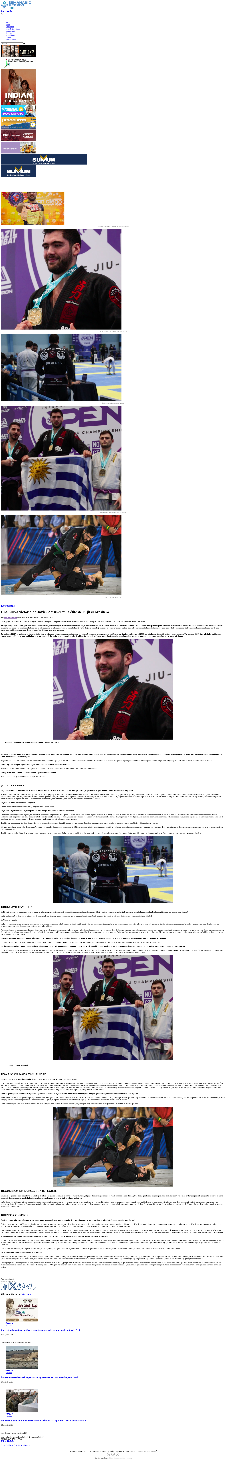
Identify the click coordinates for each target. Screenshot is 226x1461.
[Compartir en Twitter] (8, 1323)
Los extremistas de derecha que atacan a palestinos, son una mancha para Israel (39, 1377)
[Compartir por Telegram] (29, 1289)
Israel (8, 25)
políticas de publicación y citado (119, 1458)
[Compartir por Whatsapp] (10, 1323)
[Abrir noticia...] (22, 1321)
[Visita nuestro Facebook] (1, 11)
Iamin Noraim (11, 35)
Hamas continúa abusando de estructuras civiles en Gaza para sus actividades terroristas (43, 1420)
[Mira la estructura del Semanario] (10, 11)
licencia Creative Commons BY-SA (143, 1451)
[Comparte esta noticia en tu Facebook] (5, 1289)
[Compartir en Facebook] (6, 1323)
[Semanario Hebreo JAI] (16, 9)
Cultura (8, 37)
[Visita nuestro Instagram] (5, 11)
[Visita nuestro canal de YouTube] (8, 11)
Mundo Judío (11, 31)
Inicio (8, 23)
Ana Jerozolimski (10, 618)
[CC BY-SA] (113, 1454)
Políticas (9, 1445)
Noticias (9, 33)
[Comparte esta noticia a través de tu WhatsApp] (21, 1289)
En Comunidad (11, 39)
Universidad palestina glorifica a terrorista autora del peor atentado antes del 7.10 (40, 1330)
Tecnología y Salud (13, 29)
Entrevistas (10, 27)
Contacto (26, 1445)
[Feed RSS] (13, 1441)
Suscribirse (18, 1445)
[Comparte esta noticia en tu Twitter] (13, 1289)
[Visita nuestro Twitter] (3, 11)
